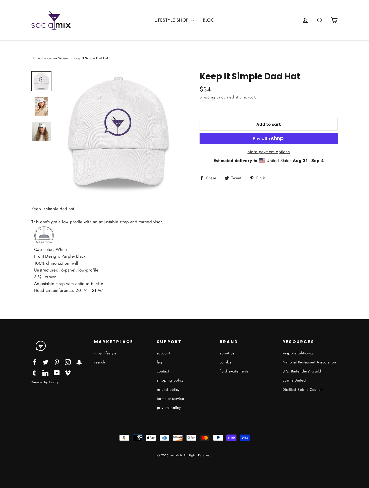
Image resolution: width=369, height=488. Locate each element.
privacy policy (169, 407)
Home (35, 58)
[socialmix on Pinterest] (57, 361)
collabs (225, 362)
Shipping (207, 97)
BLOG (209, 20)
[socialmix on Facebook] (34, 361)
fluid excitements (234, 371)
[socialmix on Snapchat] (79, 361)
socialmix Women (57, 58)
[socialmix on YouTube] (57, 372)
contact (163, 371)
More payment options (269, 152)
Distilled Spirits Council (302, 389)
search (99, 362)
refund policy (168, 389)
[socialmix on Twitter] (45, 361)
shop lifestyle (105, 353)
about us (227, 353)
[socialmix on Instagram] (68, 361)
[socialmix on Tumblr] (34, 372)
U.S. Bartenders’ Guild (301, 371)
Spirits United (294, 380)
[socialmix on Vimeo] (68, 372)
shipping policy (170, 380)
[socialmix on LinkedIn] (45, 372)
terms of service (170, 398)
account (163, 353)
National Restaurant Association (309, 362)
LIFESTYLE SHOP (172, 20)
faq (159, 362)
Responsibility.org (297, 353)
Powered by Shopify (44, 382)
